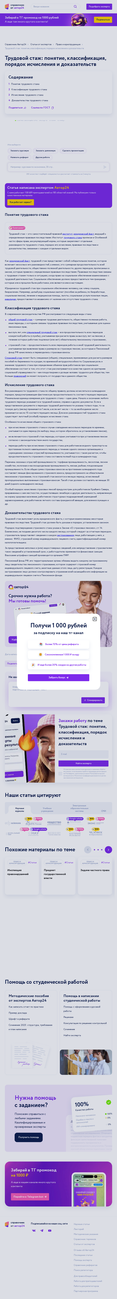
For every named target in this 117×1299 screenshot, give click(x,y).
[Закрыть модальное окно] (95, 619)
